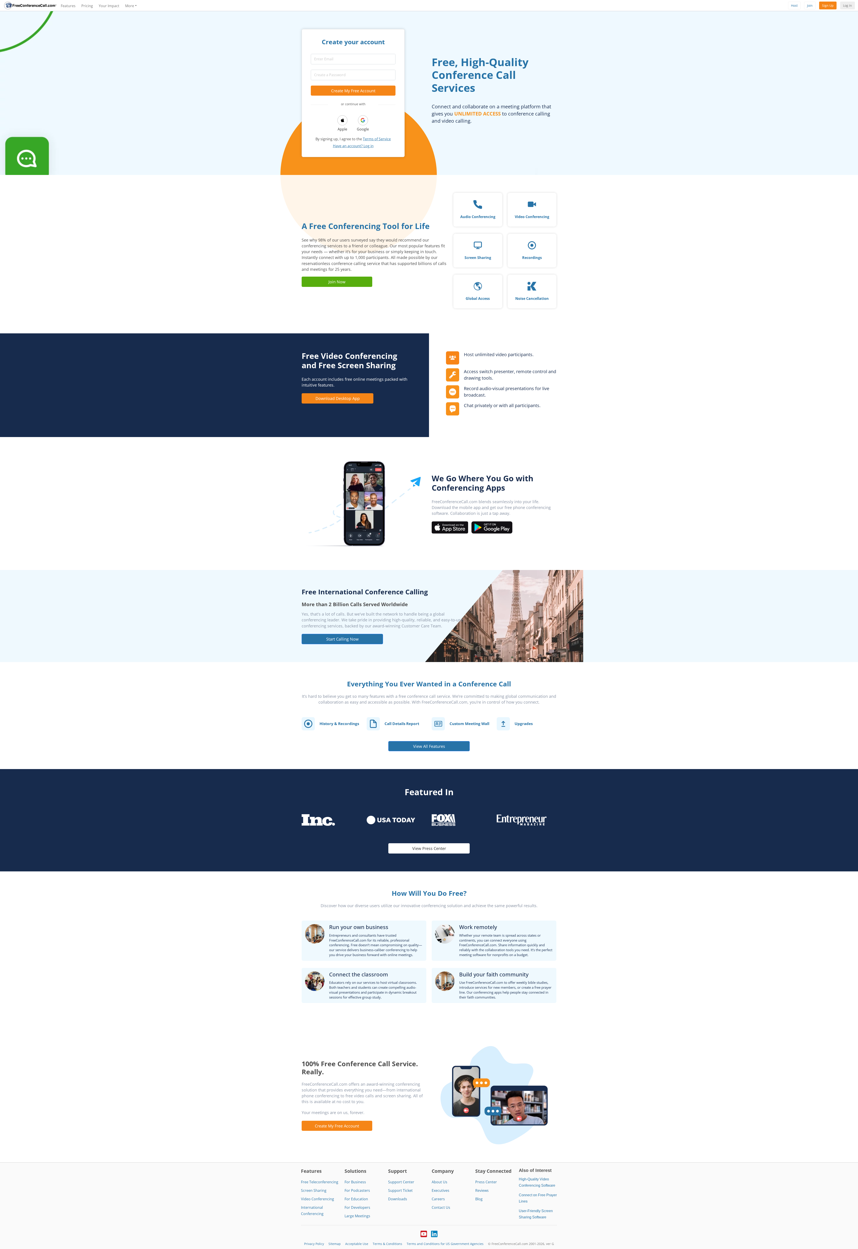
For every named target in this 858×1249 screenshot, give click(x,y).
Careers (438, 1198)
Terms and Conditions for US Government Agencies (445, 1244)
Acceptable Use (356, 1244)
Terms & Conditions (387, 1244)
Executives (440, 1190)
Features (68, 5)
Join (810, 5)
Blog (479, 1198)
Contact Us (441, 1207)
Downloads (397, 1198)
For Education (356, 1198)
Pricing (87, 5)
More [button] (129, 5)
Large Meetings (357, 1215)
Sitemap (334, 1244)
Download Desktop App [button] (337, 398)
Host (794, 5)
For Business (355, 1182)
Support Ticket (400, 1190)
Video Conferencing (317, 1198)
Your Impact (109, 5)
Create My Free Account (353, 90)
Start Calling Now (342, 639)
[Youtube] (423, 1233)
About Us (439, 1182)
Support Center (401, 1182)
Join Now (336, 281)
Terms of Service (377, 139)
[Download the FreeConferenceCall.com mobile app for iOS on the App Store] (450, 527)
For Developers (357, 1207)
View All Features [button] (429, 746)
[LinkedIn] (434, 1233)
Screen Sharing (313, 1190)
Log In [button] (847, 5)
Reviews (482, 1190)
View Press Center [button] (429, 848)
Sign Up (828, 5)
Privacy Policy (314, 1244)
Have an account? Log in (353, 145)
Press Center (486, 1182)
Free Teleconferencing (319, 1182)
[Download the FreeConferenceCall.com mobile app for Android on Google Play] (491, 527)
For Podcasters (357, 1190)
